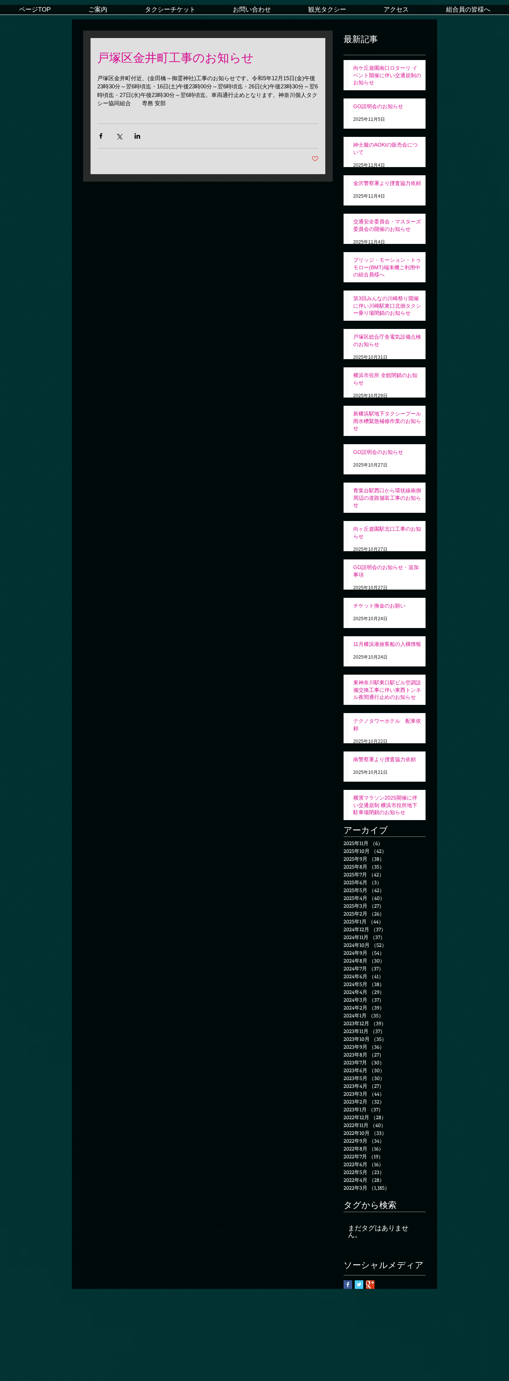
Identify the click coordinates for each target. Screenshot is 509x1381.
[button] (97, 12)
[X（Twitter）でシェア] (119, 135)
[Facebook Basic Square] (348, 1284)
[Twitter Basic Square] (359, 1284)
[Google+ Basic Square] (370, 1284)
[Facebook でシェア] (100, 135)
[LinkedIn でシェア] (137, 135)
